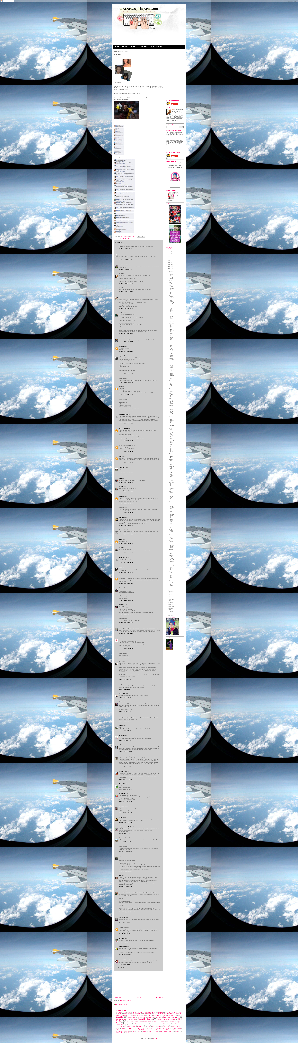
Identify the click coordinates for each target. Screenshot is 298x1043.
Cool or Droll (174, 1012)
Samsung (179, 1026)
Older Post (159, 997)
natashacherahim (123, 312)
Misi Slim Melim (154, 1023)
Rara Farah (121, 517)
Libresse (162, 1021)
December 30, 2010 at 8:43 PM (126, 535)
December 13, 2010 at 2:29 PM (126, 308)
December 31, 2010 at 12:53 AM (126, 562)
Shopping (174, 1028)
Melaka (142, 1023)
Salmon (173, 1026)
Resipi (158, 1026)
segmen (117, 1028)
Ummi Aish (121, 725)
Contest (160, 1012)
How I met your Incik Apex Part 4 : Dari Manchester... (171, 327)
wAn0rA (120, 817)
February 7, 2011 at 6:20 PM (125, 833)
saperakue (121, 253)
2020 (169, 251)
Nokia (169, 1023)
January (171, 611)
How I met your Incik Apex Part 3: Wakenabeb (171, 486)
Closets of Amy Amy (150, 1012)
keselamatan (159, 1019)
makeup (134, 1023)
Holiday (133, 1017)
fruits (134, 1015)
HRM (138, 1017)
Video (171, 1031)
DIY (143, 1013)
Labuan (136, 1021)
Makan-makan (127, 1023)
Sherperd (168, 1028)
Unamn (120, 456)
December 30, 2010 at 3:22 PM (126, 492)
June (170, 602)
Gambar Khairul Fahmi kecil (171, 531)
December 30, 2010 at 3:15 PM (126, 482)
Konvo (128, 1021)
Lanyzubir (121, 856)
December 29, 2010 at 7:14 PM (126, 394)
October (171, 594)
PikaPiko (121, 587)
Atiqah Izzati (122, 355)
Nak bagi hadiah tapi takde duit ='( (171, 462)
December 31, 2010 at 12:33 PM (126, 600)
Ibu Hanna (121, 735)
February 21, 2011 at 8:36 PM (125, 851)
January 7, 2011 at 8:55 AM (125, 740)
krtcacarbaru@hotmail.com (125, 445)
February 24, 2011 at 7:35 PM (125, 886)
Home (117, 46)
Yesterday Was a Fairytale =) (171, 413)
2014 (169, 261)
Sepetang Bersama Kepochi (145, 1028)
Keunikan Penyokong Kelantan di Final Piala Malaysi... (171, 421)
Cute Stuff (119, 1013)
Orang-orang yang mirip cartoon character (171, 584)
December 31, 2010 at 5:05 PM (126, 622)
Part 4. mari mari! (170, 345)
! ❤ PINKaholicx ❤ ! (123, 959)
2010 (169, 268)
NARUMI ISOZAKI (123, 771)
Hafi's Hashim (122, 917)
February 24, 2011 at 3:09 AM (125, 871)
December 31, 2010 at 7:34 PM (126, 633)
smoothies (179, 1028)
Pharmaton (167, 1025)
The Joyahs (152, 1029)
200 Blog (171, 378)
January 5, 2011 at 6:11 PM (125, 721)
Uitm (161, 1031)
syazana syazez (122, 626)
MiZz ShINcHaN (122, 793)
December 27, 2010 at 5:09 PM (126, 351)
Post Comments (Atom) (125, 1000)
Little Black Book (170, 1021)
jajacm (120, 386)
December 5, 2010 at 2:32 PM (125, 248)
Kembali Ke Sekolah (145, 1019)
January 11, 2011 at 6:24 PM (125, 767)
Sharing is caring (160, 1028)
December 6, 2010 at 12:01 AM (126, 283)
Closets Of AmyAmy (173, 192)
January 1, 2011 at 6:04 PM (125, 657)
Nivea (166, 1023)
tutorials (149, 1031)
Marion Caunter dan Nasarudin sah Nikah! (171, 477)
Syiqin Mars (121, 890)
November (171, 591)
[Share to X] (141, 237)
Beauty (124, 1012)
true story (144, 1031)
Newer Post (117, 997)
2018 (169, 253)
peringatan (154, 1025)
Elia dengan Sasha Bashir (171, 365)
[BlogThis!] (139, 237)
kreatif (132, 1021)
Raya (149, 1026)
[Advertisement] (138, 983)
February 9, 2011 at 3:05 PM (125, 841)
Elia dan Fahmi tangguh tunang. (171, 276)
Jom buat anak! (171, 356)
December (171, 271)
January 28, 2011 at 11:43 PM (125, 801)
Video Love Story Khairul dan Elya (171, 310)
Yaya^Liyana (122, 296)
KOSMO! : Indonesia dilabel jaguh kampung (171, 373)
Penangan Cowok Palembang (171, 551)
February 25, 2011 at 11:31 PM (125, 913)
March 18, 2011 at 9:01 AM (125, 954)
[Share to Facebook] (142, 237)
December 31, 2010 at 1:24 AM (126, 572)
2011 (169, 266)
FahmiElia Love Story (163, 1013)
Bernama (129, 1012)
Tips (134, 1031)
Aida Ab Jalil (122, 496)
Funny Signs (139, 1015)
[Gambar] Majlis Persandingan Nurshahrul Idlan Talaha (171, 338)
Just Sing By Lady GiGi (121, 1019)
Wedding (117, 1032)
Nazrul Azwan (122, 693)
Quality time (119, 1026)
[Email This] (138, 237)
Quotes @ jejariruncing (129, 46)
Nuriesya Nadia (122, 927)
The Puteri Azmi (122, 783)
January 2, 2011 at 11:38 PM (125, 689)
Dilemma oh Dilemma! (171, 455)
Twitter (157, 1031)
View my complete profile (172, 120)
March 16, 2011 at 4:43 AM (125, 942)
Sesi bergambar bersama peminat (171, 318)
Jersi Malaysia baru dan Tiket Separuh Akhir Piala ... (171, 517)
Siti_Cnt (121, 661)
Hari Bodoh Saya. (171, 390)
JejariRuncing (173, 141)
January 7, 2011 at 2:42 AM (125, 730)
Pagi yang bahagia (171, 559)
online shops (140, 1025)
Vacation (165, 1031)
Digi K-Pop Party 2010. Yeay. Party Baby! (171, 469)
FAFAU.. (171, 280)
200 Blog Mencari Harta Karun (171, 360)
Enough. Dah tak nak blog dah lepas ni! (171, 575)
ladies (141, 1021)
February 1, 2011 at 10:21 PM (125, 822)
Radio (125, 1026)
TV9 (154, 1031)
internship (149, 1017)
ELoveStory (148, 1013)
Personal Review (160, 1025)
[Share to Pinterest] (144, 237)
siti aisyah (121, 346)
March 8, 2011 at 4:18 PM (124, 922)
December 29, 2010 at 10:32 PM (126, 410)
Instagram (143, 1017)
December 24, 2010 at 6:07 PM (126, 341)
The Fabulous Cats (143, 1029)
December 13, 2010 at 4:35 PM (126, 333)
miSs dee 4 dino (123, 744)
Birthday (134, 1012)
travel (139, 1031)
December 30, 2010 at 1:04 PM (126, 474)
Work (122, 1032)
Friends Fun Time (126, 1015)
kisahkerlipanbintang (124, 414)
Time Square (126, 1031)
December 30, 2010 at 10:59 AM (126, 451)
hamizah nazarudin (123, 428)
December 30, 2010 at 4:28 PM (126, 512)
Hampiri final (170, 502)
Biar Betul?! (171, 283)
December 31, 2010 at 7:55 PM (126, 648)
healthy (129, 1017)
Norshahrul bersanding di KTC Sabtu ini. (171, 383)
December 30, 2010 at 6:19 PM (126, 525)
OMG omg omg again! (171, 441)
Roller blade (164, 1026)
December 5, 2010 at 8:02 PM (125, 269)
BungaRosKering (123, 946)
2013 (169, 262)
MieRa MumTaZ (122, 604)
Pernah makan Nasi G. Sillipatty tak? (171, 351)
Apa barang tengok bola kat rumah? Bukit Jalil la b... (171, 495)
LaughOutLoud (128, 238)
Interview (155, 1017)
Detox (133, 1013)
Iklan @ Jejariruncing (157, 46)
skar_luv (121, 539)
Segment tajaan (127, 1028)
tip (130, 1031)
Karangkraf (131, 1019)
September (171, 599)
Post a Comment (121, 967)
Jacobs (160, 1017)
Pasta (149, 1025)
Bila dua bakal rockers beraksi (171, 407)
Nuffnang (174, 1023)
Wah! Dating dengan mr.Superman (171, 401)
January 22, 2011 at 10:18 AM (125, 789)
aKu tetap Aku (122, 529)
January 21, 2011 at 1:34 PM (125, 779)
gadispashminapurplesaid (125, 826)
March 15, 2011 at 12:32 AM (125, 933)
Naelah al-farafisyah (123, 264)
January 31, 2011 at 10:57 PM (125, 812)
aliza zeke (121, 486)
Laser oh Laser (171, 286)
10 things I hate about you (171, 567)
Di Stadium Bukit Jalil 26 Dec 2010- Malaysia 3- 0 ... (171, 300)
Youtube (127, 1032)
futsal (145, 1015)
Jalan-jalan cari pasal (171, 1017)
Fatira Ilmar (121, 938)
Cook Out (167, 1012)
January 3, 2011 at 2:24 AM (125, 697)
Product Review (178, 1025)
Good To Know (171, 1015)
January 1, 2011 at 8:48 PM (125, 679)
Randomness (141, 1026)
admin (120, 576)
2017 (169, 255)
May (170, 604)
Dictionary (138, 1013)
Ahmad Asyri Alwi (123, 838)
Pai (145, 1025)
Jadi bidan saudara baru (171, 563)
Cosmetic (180, 1012)
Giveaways (156, 1015)
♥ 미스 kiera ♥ (122, 467)
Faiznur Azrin (122, 338)
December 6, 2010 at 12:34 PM (126, 291)
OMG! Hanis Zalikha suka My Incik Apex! (171, 448)
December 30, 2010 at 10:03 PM (126, 553)
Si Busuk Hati (171, 556)
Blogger (155, 1038)
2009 (169, 615)
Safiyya (169, 1026)
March (170, 606)
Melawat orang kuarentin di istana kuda (171, 508)
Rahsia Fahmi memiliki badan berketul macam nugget (171, 544)
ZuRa (120, 875)
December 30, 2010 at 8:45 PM (126, 543)
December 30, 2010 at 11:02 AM (126, 463)
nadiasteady (121, 806)
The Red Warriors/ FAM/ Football (165, 1029)
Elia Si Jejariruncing (124, 273)
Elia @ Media (143, 46)
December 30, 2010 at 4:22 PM (126, 503)
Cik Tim (120, 702)
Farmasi (172, 1013)
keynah (120, 567)
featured (177, 1013)
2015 (169, 259)
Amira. (120, 478)
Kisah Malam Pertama (171, 525)
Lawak (156, 1021)
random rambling (131, 1026)
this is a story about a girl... (125, 756)
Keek (135, 1019)
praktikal (172, 1025)
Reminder (153, 1026)
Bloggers (140, 1012)
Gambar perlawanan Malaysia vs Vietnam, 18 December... (171, 433)
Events (154, 1013)
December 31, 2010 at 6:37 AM (126, 583)
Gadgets (149, 1015)
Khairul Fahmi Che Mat (169, 1019)
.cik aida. (121, 547)
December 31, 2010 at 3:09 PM (126, 614)
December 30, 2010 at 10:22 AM (126, 440)
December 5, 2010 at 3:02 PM (125, 259)
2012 (169, 264)
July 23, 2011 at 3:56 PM (124, 964)
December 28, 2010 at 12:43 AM (126, 374)
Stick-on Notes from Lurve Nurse (123, 1029)
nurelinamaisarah (123, 638)
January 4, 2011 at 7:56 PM (125, 711)
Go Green (164, 1015)
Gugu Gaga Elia (121, 238)
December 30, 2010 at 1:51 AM (126, 424)
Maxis (138, 1023)
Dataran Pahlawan (127, 1013)
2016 (169, 257)
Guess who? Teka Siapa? (171, 536)
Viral (180, 1031)
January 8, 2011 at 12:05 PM (125, 751)
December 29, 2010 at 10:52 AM (126, 382)
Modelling (162, 1023)
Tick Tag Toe (119, 1031)
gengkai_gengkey (123, 557)
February (171, 608)
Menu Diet (147, 1023)
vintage (176, 1031)
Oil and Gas (133, 1025)
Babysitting (118, 1012)
